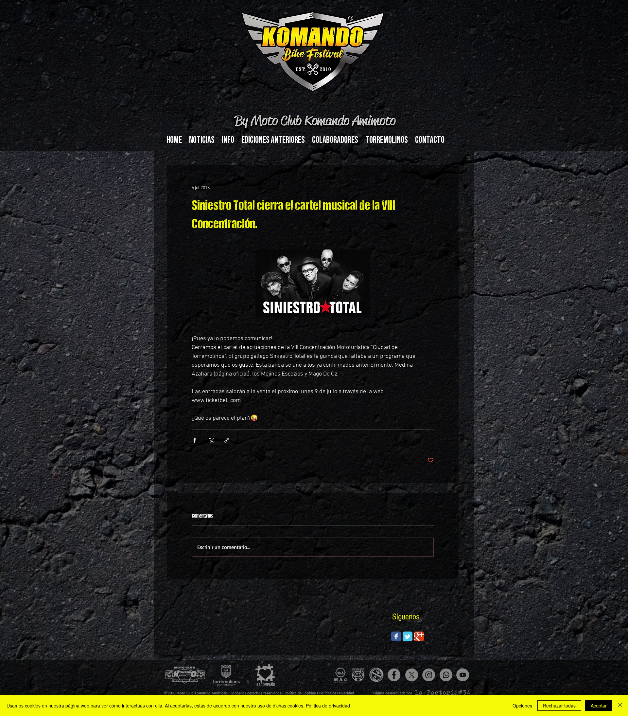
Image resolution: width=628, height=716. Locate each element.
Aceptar (599, 705)
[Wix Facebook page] (396, 636)
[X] (411, 675)
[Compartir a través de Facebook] (195, 440)
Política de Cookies (301, 692)
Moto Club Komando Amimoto (202, 692)
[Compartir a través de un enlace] (227, 440)
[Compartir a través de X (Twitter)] (211, 440)
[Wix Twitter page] (407, 636)
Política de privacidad (328, 705)
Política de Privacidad (336, 692)
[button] (228, 140)
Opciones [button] (522, 705)
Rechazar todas (559, 705)
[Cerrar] (620, 705)
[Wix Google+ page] (419, 636)
